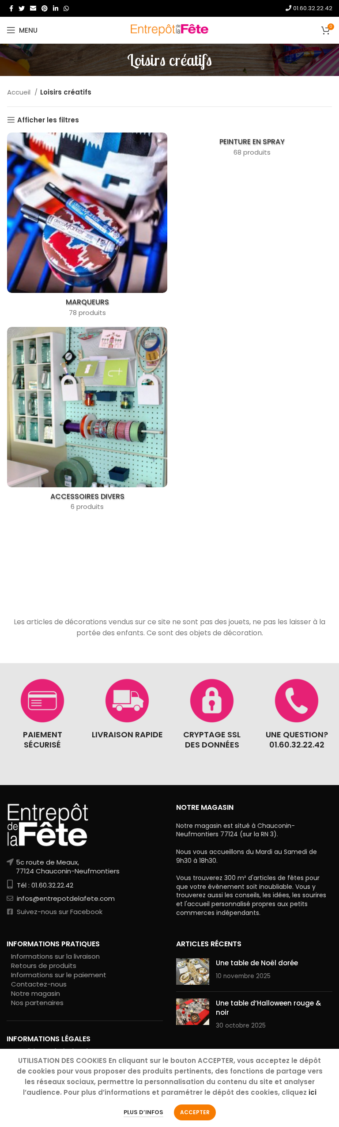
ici (312, 1092)
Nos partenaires (37, 1002)
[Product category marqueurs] (87, 227)
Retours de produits (43, 965)
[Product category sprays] (252, 147)
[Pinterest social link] (44, 8)
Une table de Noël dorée (257, 963)
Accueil (19, 92)
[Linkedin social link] (55, 8)
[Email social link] (33, 8)
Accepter (195, 1112)
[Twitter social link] (21, 8)
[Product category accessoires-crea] (87, 421)
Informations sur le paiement (58, 974)
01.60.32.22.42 (311, 8)
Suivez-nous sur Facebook (58, 911)
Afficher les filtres (48, 120)
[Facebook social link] (11, 8)
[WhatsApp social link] (66, 8)
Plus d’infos (143, 1112)
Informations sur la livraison (55, 956)
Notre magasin (35, 993)
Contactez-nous (39, 984)
